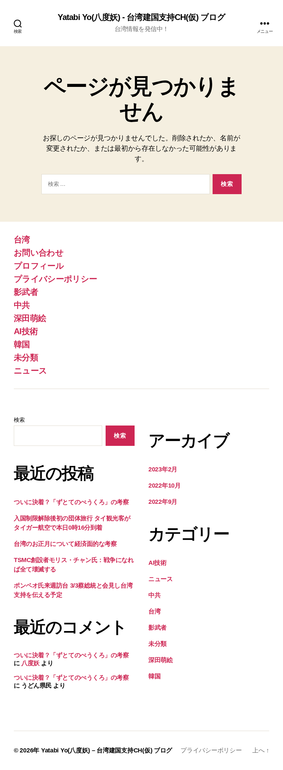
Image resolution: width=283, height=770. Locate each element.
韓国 (22, 344)
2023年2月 (162, 469)
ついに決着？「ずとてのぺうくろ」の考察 (71, 502)
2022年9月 (162, 501)
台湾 (22, 239)
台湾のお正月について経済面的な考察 (65, 543)
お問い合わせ (39, 252)
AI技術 (26, 331)
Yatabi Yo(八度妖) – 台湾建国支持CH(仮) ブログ (106, 750)
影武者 (26, 292)
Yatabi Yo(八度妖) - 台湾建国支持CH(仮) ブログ (141, 17)
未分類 (26, 357)
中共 (22, 305)
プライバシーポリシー (55, 278)
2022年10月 (164, 485)
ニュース (30, 370)
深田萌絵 (30, 318)
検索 (19, 420)
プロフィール (39, 265)
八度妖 (30, 663)
